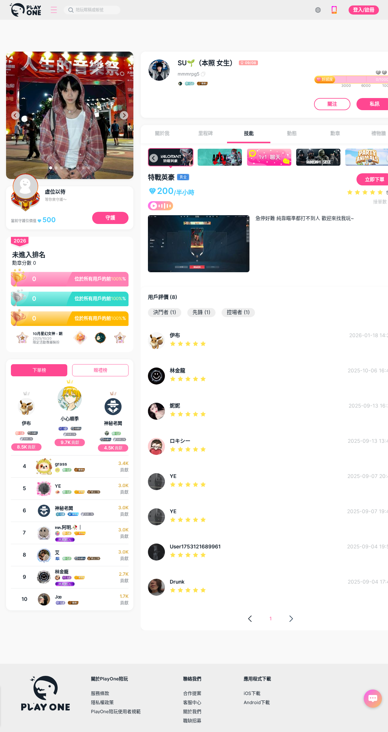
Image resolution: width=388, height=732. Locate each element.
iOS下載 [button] (252, 693)
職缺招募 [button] (192, 720)
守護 (110, 218)
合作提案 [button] (192, 693)
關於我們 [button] (192, 711)
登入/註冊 (363, 10)
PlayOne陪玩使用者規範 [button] (116, 711)
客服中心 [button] (192, 702)
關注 (332, 104)
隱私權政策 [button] (102, 702)
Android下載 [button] (257, 702)
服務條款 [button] (100, 693)
